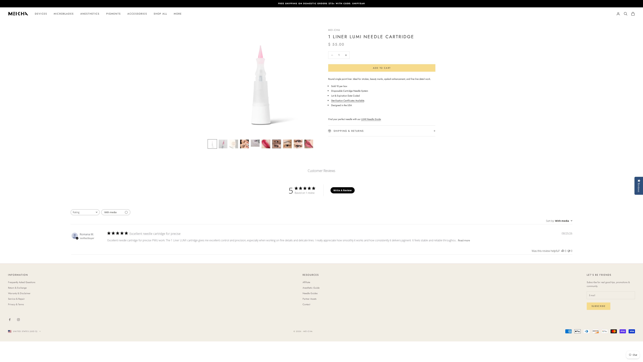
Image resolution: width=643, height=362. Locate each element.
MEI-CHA (334, 30)
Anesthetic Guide (311, 287)
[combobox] (85, 212)
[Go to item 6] (266, 144)
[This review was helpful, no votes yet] (563, 251)
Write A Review (342, 190)
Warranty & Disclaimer (19, 293)
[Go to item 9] (298, 144)
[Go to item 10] (308, 144)
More (178, 13)
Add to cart (382, 68)
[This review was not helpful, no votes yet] (569, 251)
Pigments (113, 13)
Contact (306, 304)
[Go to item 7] (276, 144)
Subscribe (598, 306)
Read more (464, 240)
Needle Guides (310, 293)
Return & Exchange (17, 287)
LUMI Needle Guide (371, 119)
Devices (41, 13)
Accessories (137, 13)
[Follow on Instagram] (18, 319)
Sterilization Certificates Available (347, 100)
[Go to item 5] (255, 143)
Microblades (64, 13)
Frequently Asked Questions (21, 282)
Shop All (160, 13)
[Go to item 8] (287, 144)
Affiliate (306, 282)
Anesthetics (90, 13)
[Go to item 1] (212, 144)
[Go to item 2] (223, 144)
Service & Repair (16, 298)
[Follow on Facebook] (9, 319)
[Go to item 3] (233, 144)
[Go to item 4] (244, 144)
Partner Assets (309, 298)
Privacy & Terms (16, 304)
